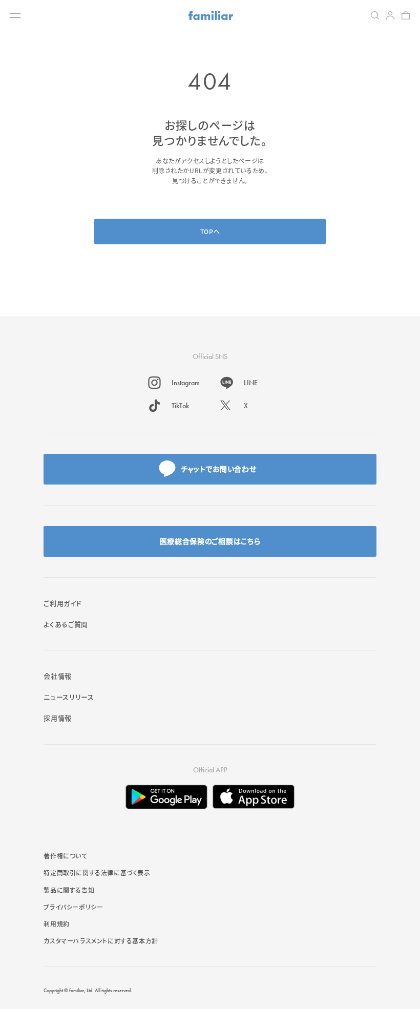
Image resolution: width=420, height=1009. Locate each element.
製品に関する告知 (69, 890)
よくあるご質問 (66, 624)
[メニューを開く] (15, 15)
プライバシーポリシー (73, 906)
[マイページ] (390, 15)
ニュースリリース (69, 697)
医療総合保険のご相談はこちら (210, 541)
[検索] (375, 15)
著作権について (65, 855)
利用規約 (56, 923)
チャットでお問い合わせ (219, 469)
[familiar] (210, 15)
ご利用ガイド (62, 603)
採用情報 (58, 718)
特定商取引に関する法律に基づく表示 (97, 872)
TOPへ (210, 231)
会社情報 (58, 676)
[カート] (405, 15)
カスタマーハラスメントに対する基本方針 (101, 940)
